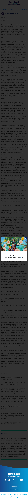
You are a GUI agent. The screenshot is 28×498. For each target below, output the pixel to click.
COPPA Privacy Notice (14, 489)
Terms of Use (14, 484)
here (21, 257)
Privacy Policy (14, 486)
